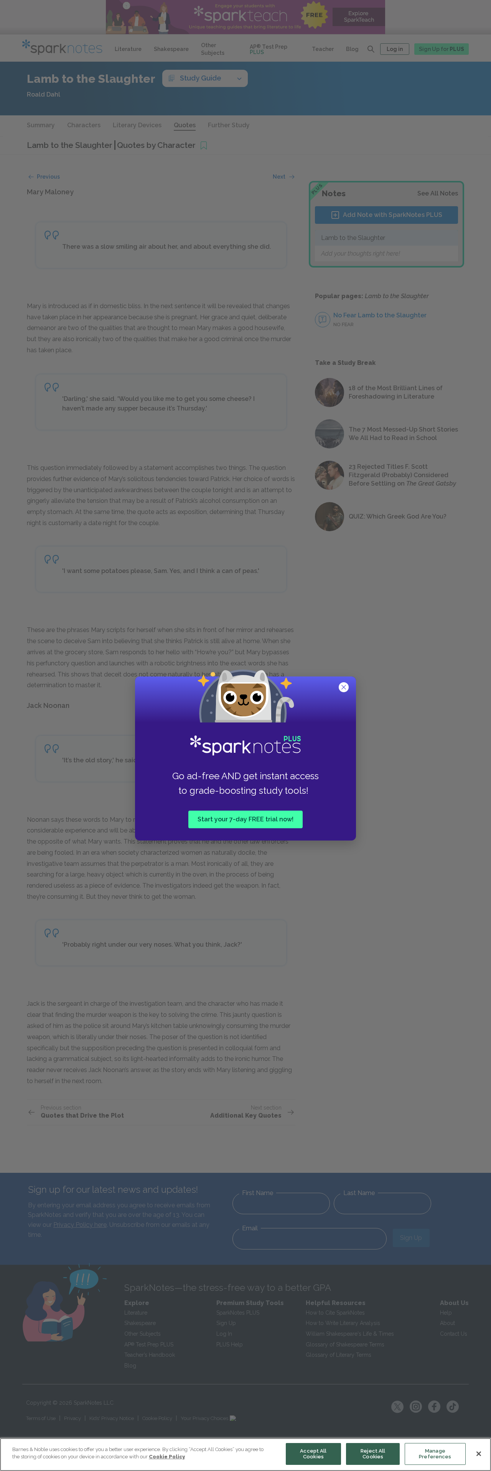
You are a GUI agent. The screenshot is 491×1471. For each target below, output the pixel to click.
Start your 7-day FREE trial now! (245, 819)
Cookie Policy (167, 1457)
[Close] (478, 1453)
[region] (245, 1454)
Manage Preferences (435, 1454)
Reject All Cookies (373, 1454)
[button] (344, 688)
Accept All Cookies (313, 1454)
